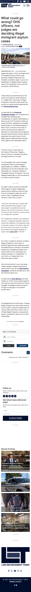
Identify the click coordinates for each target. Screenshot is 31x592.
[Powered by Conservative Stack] (16, 585)
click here (21, 321)
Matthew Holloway (8, 44)
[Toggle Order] (28, 352)
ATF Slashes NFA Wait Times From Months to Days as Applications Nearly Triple (15, 528)
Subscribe (22, 345)
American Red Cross (11, 106)
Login (8, 345)
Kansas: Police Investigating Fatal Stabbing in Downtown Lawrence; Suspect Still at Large (13, 488)
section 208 (13, 232)
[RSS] (15, 396)
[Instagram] (28, 1)
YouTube (12, 67)
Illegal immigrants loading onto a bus (12, 65)
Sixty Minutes (16, 279)
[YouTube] (24, 1)
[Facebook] (18, 1)
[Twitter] (21, 1)
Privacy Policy (16, 582)
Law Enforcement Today (10, 6)
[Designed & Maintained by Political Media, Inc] (14, 585)
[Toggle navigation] (28, 5)
